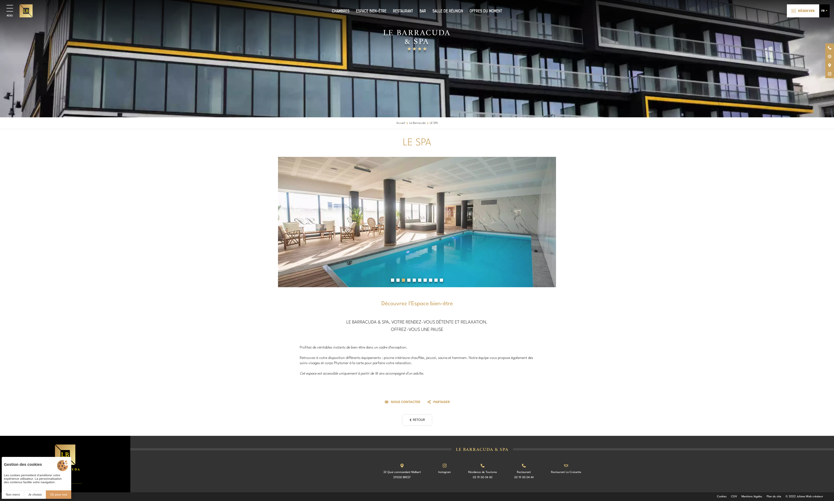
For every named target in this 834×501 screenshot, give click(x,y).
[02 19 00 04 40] (829, 47)
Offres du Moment (486, 10)
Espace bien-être (371, 10)
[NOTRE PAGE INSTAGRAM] (829, 74)
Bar (423, 10)
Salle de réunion (447, 10)
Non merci (13, 494)
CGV (734, 496)
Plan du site (774, 496)
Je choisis (35, 494)
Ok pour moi (58, 494)
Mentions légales (751, 496)
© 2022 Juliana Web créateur (804, 496)
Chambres (340, 10)
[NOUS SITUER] (829, 65)
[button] (392, 280)
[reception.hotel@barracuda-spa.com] (829, 56)
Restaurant (403, 10)
